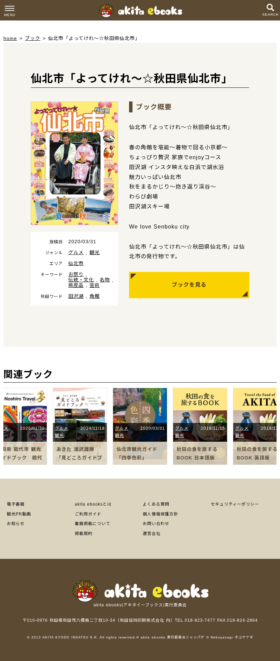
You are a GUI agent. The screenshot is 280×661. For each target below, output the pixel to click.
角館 (94, 296)
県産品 (76, 285)
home (10, 38)
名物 (105, 279)
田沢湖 (76, 296)
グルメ (76, 252)
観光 (94, 252)
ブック (32, 38)
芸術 (94, 285)
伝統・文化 (81, 279)
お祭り (76, 274)
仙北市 (76, 263)
